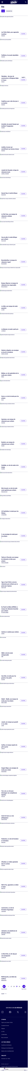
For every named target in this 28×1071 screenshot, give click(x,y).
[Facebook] (10, 1012)
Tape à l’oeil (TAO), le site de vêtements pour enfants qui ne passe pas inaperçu (9, 584)
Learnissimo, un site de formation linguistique (7, 909)
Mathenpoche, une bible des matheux (8, 978)
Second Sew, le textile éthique (9, 193)
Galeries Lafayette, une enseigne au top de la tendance (10, 351)
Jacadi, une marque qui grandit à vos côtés (9, 723)
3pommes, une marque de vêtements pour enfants (8, 420)
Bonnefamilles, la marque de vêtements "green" (9, 261)
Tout (3, 11)
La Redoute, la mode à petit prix (9, 329)
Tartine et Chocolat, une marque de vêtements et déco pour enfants (9, 559)
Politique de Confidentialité (7, 1048)
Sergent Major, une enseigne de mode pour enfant (9, 769)
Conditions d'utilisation (6, 1045)
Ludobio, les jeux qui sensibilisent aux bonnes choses (10, 148)
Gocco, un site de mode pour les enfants (10, 397)
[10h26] (14, 2)
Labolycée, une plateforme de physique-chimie (9, 932)
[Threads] (25, 1012)
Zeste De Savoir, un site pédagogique (7, 817)
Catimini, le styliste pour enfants (10, 632)
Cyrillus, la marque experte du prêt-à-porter (9, 746)
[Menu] (2, 2)
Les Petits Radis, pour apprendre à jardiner (10, 33)
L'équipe (3, 1028)
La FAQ (2, 1031)
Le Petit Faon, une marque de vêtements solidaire (9, 215)
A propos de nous (5, 1025)
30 (19, 986)
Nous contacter (4, 1037)
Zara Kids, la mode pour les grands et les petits (8, 677)
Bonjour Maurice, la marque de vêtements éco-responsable (9, 284)
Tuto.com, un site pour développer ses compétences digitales (9, 793)
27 (11, 986)
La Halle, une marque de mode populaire (9, 307)
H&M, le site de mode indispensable (7, 654)
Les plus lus (9, 11)
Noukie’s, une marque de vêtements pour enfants (7, 443)
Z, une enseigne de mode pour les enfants (9, 535)
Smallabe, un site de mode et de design (9, 466)
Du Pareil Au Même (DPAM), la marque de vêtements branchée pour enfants (9, 609)
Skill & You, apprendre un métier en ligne (9, 886)
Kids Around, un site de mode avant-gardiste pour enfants (9, 489)
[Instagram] (2, 1012)
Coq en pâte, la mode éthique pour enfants (9, 238)
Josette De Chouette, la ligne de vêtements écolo (9, 171)
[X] (18, 1012)
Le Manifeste (4, 1034)
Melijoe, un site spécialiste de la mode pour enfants (10, 374)
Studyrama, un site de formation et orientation (9, 840)
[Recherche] (25, 2)
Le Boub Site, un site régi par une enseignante (9, 955)
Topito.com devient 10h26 (7, 1022)
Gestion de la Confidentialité (7, 1051)
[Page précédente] (4, 986)
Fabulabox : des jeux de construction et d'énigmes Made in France (9, 78)
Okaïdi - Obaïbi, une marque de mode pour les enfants (9, 700)
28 (14, 986)
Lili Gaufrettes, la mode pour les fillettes (9, 512)
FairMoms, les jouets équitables (9, 55)
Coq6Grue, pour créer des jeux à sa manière (9, 102)
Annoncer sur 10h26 (5, 1058)
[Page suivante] (23, 986)
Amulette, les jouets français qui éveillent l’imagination (10, 125)
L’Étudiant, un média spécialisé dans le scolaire (9, 863)
